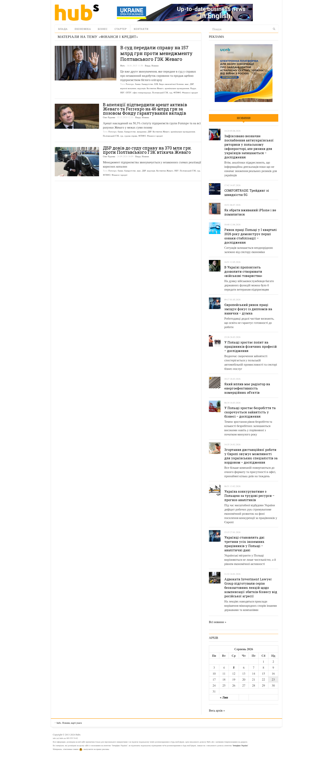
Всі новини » (217, 622)
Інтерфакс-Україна (240, 745)
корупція (141, 88)
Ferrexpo (130, 84)
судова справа (130, 135)
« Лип (224, 697)
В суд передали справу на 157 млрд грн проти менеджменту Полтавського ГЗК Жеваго (156, 53)
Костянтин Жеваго (155, 88)
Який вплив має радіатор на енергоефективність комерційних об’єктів (247, 388)
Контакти (141, 28)
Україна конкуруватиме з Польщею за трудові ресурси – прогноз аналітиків (249, 495)
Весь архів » (217, 710)
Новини (155, 65)
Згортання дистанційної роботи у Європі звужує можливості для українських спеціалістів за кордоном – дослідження (251, 456)
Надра (193, 88)
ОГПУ (128, 92)
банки (137, 84)
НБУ (122, 92)
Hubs (122, 65)
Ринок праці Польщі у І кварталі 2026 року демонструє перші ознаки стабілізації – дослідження (250, 236)
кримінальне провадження (177, 88)
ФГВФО (177, 92)
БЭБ (156, 84)
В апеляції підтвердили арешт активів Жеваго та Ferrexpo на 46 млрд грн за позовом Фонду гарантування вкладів (145, 109)
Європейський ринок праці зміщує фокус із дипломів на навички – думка (248, 309)
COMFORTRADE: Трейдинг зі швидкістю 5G (246, 192)
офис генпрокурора (142, 92)
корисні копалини (128, 88)
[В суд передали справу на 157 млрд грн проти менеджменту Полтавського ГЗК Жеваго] (85, 63)
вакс (187, 84)
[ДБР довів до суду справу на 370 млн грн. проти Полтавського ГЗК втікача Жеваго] (77, 161)
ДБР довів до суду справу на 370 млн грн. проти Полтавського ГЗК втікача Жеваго (147, 150)
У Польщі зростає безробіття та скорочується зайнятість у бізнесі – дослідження (250, 412)
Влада (63, 28)
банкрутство (147, 84)
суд (170, 92)
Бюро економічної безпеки (171, 84)
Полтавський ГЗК (160, 92)
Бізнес (103, 28)
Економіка (83, 28)
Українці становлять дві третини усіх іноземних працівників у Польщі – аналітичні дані (244, 543)
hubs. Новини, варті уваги (77, 12)
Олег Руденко (109, 117)
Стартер (120, 28)
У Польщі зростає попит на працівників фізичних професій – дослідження (250, 346)
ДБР (192, 84)
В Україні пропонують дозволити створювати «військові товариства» (243, 271)
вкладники (141, 131)
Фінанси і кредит (190, 92)
